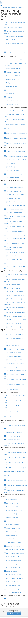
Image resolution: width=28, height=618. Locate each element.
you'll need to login (20, 611)
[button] (1, 1)
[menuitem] (1, 3)
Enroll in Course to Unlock (14, 613)
